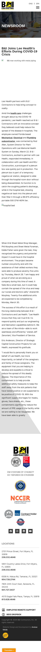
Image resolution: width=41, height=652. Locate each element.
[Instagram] (17, 531)
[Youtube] (30, 531)
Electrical (18, 138)
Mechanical (7, 138)
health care (15, 113)
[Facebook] (11, 531)
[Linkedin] (24, 531)
